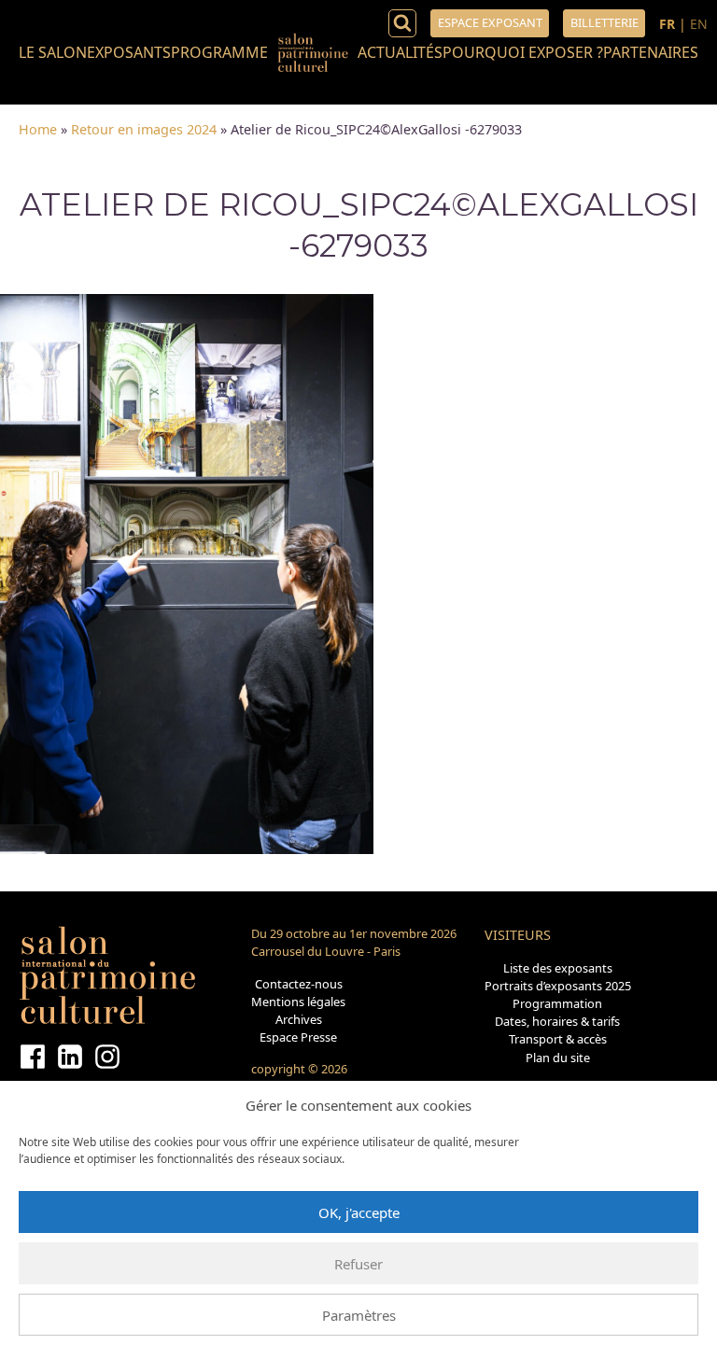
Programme (219, 52)
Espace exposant (490, 22)
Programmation (557, 1003)
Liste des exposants (557, 968)
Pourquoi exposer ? (523, 52)
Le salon (53, 52)
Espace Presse (298, 1037)
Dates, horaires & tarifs (557, 1021)
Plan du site (558, 1057)
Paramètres (359, 1315)
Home (38, 129)
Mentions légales (298, 1001)
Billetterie (604, 22)
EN (699, 24)
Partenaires (650, 52)
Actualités (400, 52)
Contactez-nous (299, 983)
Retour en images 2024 (144, 129)
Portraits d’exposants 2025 (558, 985)
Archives (298, 1019)
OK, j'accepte (359, 1212)
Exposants (129, 52)
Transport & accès (558, 1038)
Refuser (358, 1263)
